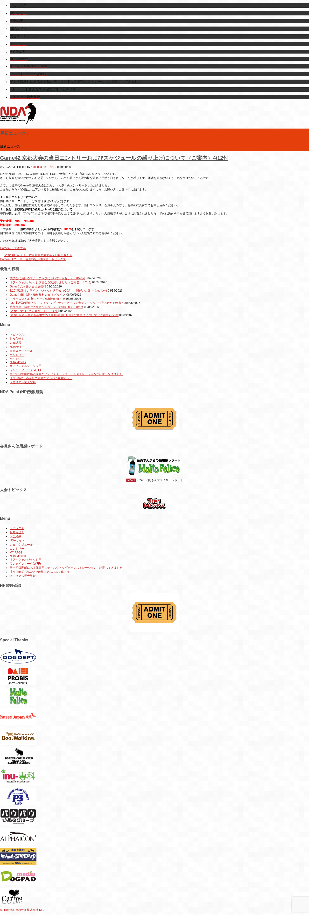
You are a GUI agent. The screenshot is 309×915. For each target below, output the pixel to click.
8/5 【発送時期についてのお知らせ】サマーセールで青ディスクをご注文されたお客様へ (67, 303)
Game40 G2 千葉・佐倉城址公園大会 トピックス (33, 259)
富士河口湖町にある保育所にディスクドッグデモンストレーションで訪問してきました (66, 374)
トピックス (17, 334)
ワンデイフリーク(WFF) (25, 370)
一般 (50, 167)
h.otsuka (36, 167)
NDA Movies (18, 362)
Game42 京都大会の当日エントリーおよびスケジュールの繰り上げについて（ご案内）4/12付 (114, 158)
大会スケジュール (21, 351)
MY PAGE (16, 359)
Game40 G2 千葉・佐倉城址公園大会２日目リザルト (38, 255)
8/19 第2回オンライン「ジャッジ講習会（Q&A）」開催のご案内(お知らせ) (58, 290)
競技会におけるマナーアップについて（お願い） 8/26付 (47, 278)
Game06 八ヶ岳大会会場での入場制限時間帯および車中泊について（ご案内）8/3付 (64, 315)
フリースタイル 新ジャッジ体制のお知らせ (37, 298)
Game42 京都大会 (13, 248)
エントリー (17, 355)
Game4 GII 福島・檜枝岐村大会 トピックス (38, 294)
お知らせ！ (17, 338)
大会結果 (15, 342)
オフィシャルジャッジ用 (26, 366)
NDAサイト (17, 346)
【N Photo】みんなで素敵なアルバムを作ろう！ (41, 378)
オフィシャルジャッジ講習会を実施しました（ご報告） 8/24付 (50, 282)
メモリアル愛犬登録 (23, 382)
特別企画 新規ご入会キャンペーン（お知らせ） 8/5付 (46, 307)
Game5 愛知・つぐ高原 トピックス (34, 311)
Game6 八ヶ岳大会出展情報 (28, 286)
